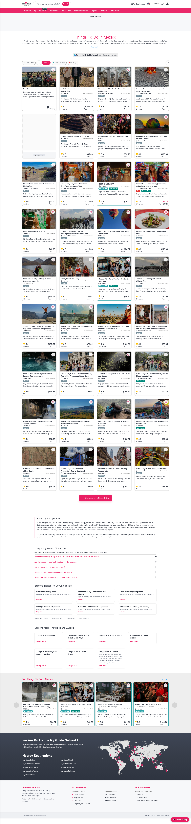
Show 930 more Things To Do (95, 498)
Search (65, 4)
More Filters (29, 63)
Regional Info (78, 797)
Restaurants (54, 10)
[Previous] (16, 705)
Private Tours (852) (57, 618)
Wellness (104, 10)
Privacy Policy (150, 815)
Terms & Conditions (162, 815)
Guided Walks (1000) (41, 618)
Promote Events (111, 800)
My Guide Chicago (67, 767)
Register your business (82, 804)
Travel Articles (79, 794)
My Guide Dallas (29, 760)
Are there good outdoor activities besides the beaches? (55, 562)
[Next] (174, 705)
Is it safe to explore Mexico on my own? (49, 567)
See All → (165, 680)
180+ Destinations (45, 747)
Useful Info (77, 800)
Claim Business (110, 797)
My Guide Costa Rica (68, 763)
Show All (46, 63)
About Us (140, 794)
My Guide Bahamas (68, 771)
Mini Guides (115, 10)
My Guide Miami (67, 760)
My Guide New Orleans (31, 763)
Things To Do (41, 10)
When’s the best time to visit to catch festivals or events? (56, 577)
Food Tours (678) (84, 618)
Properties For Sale (81, 10)
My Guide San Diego (30, 767)
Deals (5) (73, 63)
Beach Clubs (66, 10)
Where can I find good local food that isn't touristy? (54, 572)
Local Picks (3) (59, 63)
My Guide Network (57, 744)
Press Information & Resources (147, 800)
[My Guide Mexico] (26, 4)
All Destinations (142, 797)
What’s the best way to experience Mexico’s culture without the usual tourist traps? (66, 557)
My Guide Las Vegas (30, 771)
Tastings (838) (70, 618)
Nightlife (94, 10)
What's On (27, 10)
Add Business (110, 794)
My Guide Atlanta (29, 775)
